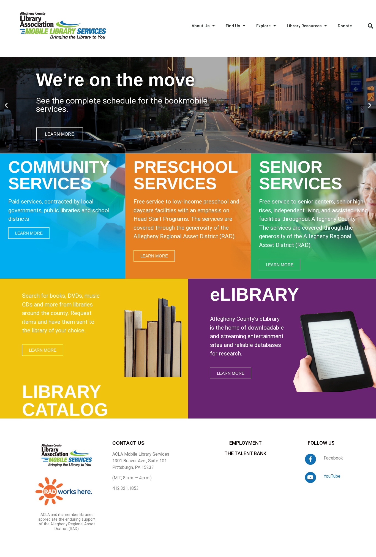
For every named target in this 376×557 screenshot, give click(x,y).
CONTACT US (128, 443)
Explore (263, 25)
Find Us (233, 25)
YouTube (332, 476)
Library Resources (304, 25)
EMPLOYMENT (245, 443)
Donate (345, 25)
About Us (200, 25)
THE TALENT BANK (245, 453)
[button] (370, 25)
